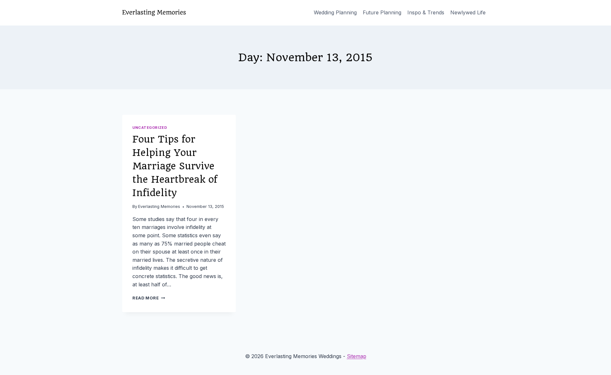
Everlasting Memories (159, 206)
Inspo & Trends (425, 12)
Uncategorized (149, 127)
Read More (148, 298)
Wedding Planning (335, 12)
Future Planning (382, 12)
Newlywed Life (468, 12)
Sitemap (356, 356)
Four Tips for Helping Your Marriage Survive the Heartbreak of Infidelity (174, 166)
